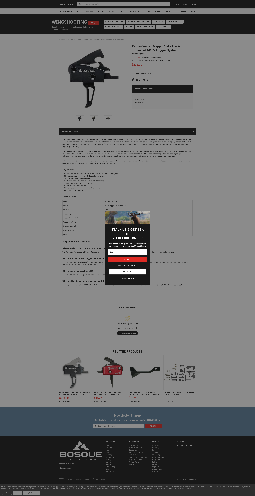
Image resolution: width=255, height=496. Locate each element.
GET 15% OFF (127, 260)
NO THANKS (127, 272)
